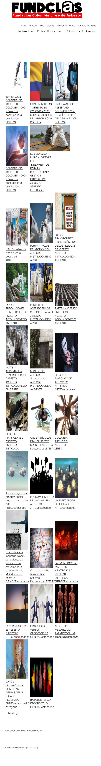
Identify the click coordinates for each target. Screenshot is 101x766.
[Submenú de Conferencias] (62, 31)
